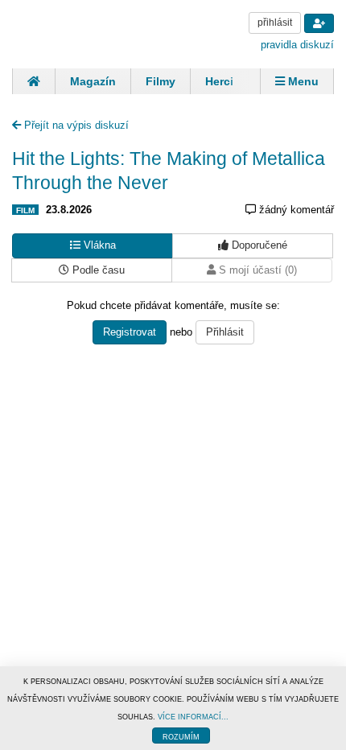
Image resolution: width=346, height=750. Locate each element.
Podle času (97, 270)
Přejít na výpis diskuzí (75, 125)
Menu (302, 81)
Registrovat (129, 332)
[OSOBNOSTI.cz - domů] (72, 33)
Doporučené (258, 245)
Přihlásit (225, 332)
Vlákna (98, 245)
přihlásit (274, 22)
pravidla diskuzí (297, 45)
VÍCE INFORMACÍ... (193, 717)
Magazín (93, 81)
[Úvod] (33, 81)
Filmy (160, 81)
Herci (219, 81)
